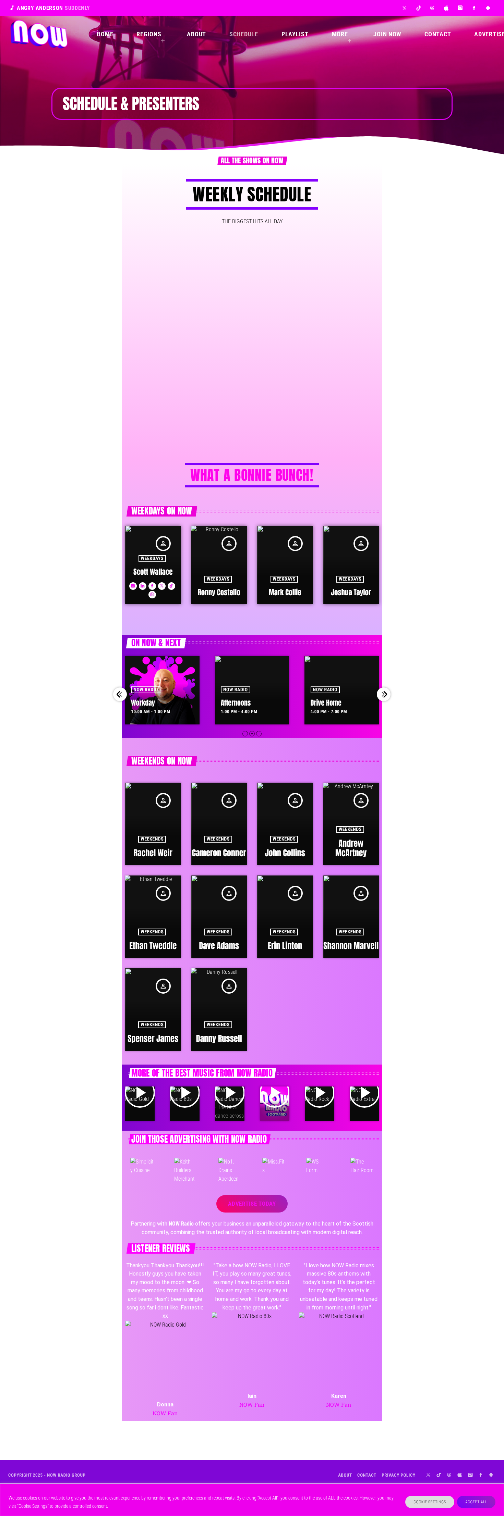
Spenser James (153, 1038)
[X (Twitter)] (405, 8)
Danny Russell (219, 1038)
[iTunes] (446, 8)
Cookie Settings (429, 1502)
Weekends (152, 839)
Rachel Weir (153, 853)
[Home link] (39, 34)
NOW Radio (146, 690)
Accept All (476, 1502)
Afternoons (146, 702)
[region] (252, 1499)
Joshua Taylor (351, 592)
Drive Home (236, 702)
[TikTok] (419, 8)
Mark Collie (285, 592)
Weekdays (152, 558)
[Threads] (432, 8)
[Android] (488, 8)
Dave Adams (219, 946)
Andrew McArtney (351, 848)
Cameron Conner (219, 853)
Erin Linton (285, 946)
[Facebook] (474, 8)
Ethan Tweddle (153, 946)
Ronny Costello (219, 592)
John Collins (285, 853)
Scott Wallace (152, 571)
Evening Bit (325, 702)
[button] (245, 733)
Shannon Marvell (351, 946)
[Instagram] (460, 8)
